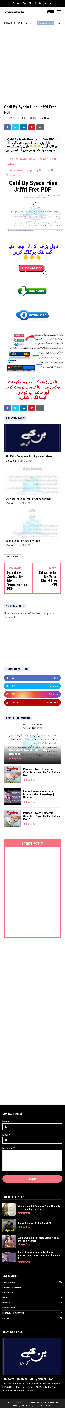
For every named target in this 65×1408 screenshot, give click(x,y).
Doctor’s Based (9, 1293)
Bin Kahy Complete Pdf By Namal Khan (28, 1379)
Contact (49, 1406)
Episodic (6, 1303)
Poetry (5, 1318)
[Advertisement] (32, 61)
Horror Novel (8, 1308)
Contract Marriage (11, 1287)
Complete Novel (35, 23)
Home (14, 1406)
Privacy (38, 1406)
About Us (26, 1406)
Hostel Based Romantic (13, 1313)
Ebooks (5, 1298)
